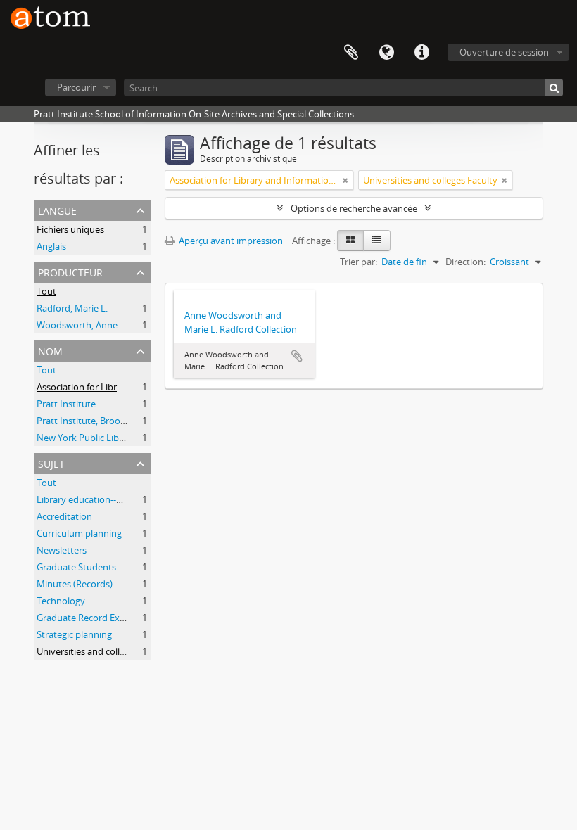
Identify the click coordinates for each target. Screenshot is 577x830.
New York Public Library (86, 437)
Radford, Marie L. (72, 308)
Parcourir (76, 87)
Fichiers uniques (70, 229)
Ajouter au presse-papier (297, 356)
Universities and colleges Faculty (104, 651)
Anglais (51, 246)
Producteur (70, 271)
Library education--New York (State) (111, 499)
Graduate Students (76, 567)
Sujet (51, 462)
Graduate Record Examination (100, 617)
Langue (386, 52)
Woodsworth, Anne (77, 325)
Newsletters (62, 550)
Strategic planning (74, 634)
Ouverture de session (504, 52)
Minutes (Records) (75, 583)
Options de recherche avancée (354, 208)
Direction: (465, 261)
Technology (61, 600)
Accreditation (64, 516)
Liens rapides (421, 52)
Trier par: (358, 261)
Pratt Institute (66, 403)
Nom (50, 349)
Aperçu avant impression (230, 240)
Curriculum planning (79, 533)
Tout (46, 291)
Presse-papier (351, 52)
